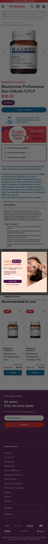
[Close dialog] (45, 253)
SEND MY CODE (12, 281)
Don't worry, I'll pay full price (12, 284)
